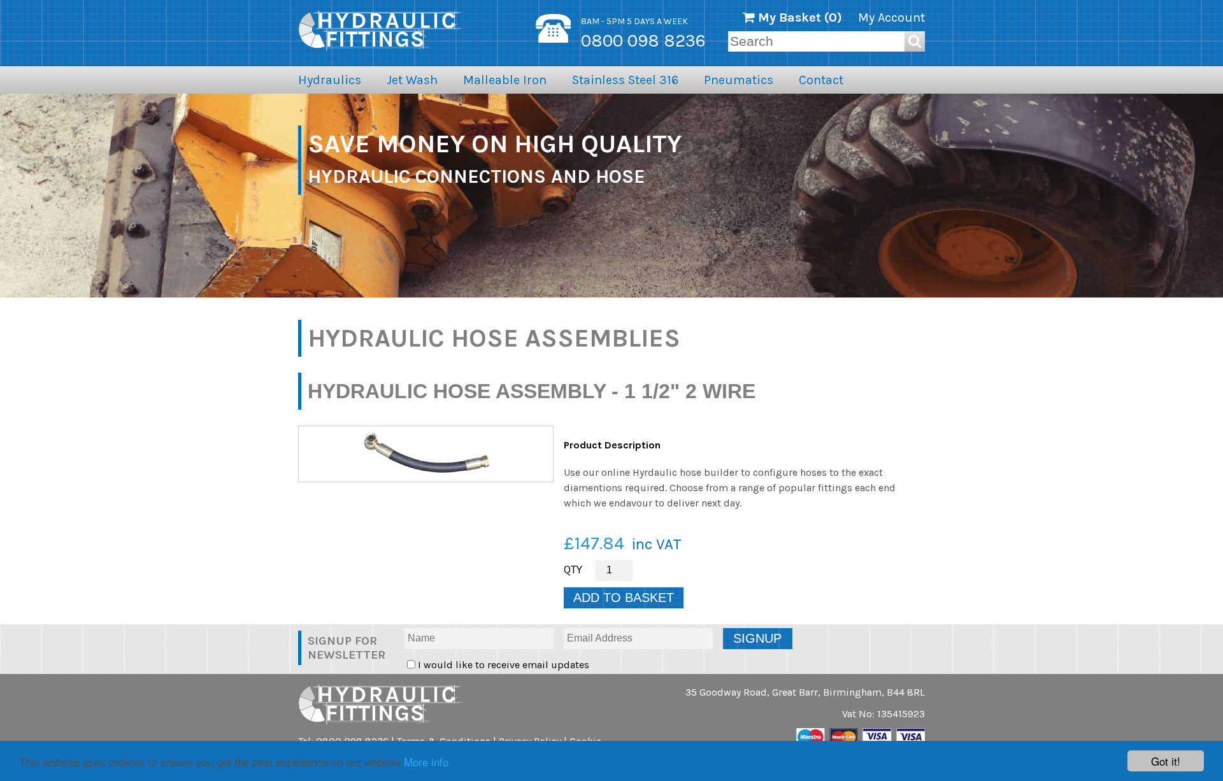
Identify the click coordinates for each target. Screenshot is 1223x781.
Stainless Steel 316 (625, 80)
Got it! (1165, 761)
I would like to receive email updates (502, 665)
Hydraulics (329, 80)
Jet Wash (412, 80)
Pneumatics (738, 80)
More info (426, 762)
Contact (821, 80)
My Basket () (798, 17)
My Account (891, 17)
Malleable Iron (505, 80)
